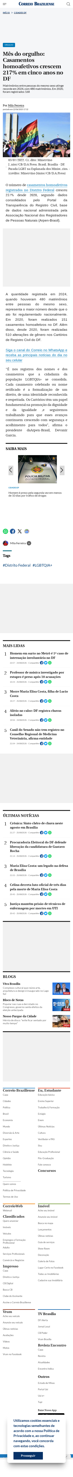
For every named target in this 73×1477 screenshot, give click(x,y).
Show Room (44, 1248)
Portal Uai (43, 1389)
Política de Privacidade (14, 1190)
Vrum (7, 1312)
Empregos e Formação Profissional (14, 1241)
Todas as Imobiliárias (48, 1274)
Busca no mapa (45, 1223)
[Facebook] (12, 533)
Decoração (43, 1255)
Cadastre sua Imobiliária (50, 1280)
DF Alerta (43, 1320)
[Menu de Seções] (5, 4)
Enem (41, 1120)
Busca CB (7, 1289)
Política (6, 1107)
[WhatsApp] (5, 533)
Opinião (7, 1158)
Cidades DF (20, 12)
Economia (8, 1120)
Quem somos (9, 1184)
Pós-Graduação (46, 1158)
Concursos (47, 1171)
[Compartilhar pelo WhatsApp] (50, 664)
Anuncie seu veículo (13, 1322)
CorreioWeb (13, 1206)
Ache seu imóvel (46, 1210)
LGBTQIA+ (43, 565)
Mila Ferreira (18, 543)
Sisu (40, 1145)
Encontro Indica (46, 1368)
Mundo (6, 1126)
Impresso (10, 1266)
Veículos (7, 1233)
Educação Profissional (49, 1151)
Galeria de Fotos (46, 1261)
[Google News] (26, 533)
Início (6, 12)
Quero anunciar (10, 1220)
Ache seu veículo (11, 1316)
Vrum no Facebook (12, 1354)
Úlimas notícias (45, 1235)
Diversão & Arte (11, 1132)
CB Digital (8, 1283)
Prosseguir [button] (28, 1455)
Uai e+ (41, 1395)
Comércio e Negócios (13, 1260)
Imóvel (43, 1206)
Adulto (6, 1247)
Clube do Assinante (12, 1296)
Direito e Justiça (11, 1145)
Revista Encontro (52, 1345)
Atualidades (44, 1362)
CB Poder (42, 1332)
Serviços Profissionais (14, 1253)
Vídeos (6, 1341)
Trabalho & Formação (49, 1107)
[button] (46, 1446)
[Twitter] (19, 533)
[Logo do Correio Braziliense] (36, 4)
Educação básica (46, 1094)
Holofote (7, 1164)
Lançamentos (45, 1229)
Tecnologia (8, 1171)
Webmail (7, 1210)
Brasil (6, 1113)
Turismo (7, 1177)
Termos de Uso (10, 1196)
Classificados (13, 1217)
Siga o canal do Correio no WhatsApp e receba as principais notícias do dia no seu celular (36, 355)
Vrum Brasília (44, 1339)
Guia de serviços (46, 1242)
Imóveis (7, 1227)
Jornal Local (44, 1326)
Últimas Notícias (46, 1126)
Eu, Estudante (49, 1090)
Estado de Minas (46, 1383)
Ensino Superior (46, 1101)
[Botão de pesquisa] (68, 4)
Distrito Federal (17, 565)
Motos (6, 1347)
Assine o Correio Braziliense (17, 1302)
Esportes (7, 1139)
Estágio (42, 1113)
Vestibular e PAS (46, 1139)
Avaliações (8, 1335)
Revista (42, 1356)
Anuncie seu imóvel (47, 1216)
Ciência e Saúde (11, 1151)
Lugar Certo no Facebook (50, 1267)
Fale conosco (44, 1164)
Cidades (7, 1101)
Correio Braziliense (19, 1090)
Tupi (40, 1402)
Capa (5, 1094)
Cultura (42, 1132)
